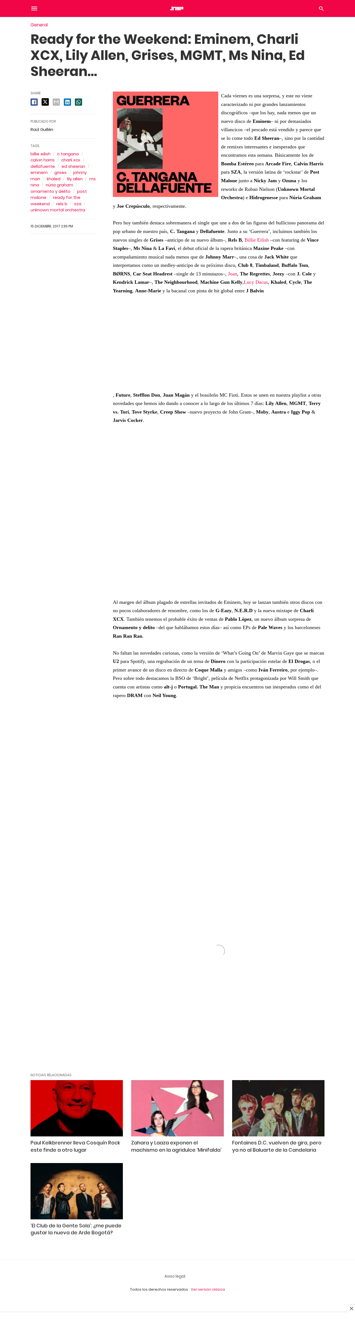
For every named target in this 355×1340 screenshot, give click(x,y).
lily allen (75, 179)
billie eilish (40, 154)
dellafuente (43, 166)
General (39, 25)
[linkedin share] (67, 102)
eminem (39, 172)
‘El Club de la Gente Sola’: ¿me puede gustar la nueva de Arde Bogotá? (76, 1229)
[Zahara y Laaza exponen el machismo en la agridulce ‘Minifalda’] (177, 1108)
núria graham (59, 185)
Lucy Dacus (256, 282)
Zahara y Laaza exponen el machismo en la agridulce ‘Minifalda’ (176, 1146)
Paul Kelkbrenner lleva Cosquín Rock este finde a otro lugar (75, 1146)
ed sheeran (73, 166)
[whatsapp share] (78, 102)
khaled (53, 179)
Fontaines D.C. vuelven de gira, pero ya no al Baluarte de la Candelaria (276, 1146)
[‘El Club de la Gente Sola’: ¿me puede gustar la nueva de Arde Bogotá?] (77, 1191)
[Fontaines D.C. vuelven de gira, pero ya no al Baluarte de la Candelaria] (278, 1108)
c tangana (68, 154)
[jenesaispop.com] (177, 8)
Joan (232, 274)
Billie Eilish (257, 240)
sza (77, 204)
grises (60, 172)
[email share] (56, 102)
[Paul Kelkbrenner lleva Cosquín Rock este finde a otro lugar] (77, 1108)
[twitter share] (45, 102)
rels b (61, 204)
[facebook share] (34, 102)
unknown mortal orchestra (58, 210)
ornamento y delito (50, 191)
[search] (321, 8)
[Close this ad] (351, 1308)
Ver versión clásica (208, 1289)
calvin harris (43, 160)
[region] (218, 508)
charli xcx (70, 160)
